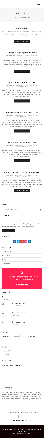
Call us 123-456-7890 (8, 378)
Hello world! (22, 29)
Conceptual (31, 336)
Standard (4, 259)
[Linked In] (23, 383)
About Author (8, 230)
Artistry (16, 336)
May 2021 (4, 347)
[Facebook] (16, 383)
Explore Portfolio (22, 284)
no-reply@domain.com (23, 378)
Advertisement (7, 336)
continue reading (22, 41)
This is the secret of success (22, 142)
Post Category (6, 255)
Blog (23, 336)
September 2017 (6, 351)
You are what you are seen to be (22, 112)
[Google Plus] (27, 383)
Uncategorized (36, 31)
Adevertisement (6, 251)
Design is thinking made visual (22, 53)
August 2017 (5, 355)
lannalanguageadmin (11, 31)
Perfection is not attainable (22, 82)
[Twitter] (20, 383)
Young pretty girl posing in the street (22, 172)
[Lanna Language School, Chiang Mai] (8, 4)
